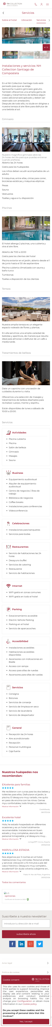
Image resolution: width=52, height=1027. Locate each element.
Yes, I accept (26, 1021)
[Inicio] (12, 4)
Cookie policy (30, 1004)
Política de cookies (10, 972)
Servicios (41, 20)
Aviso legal (7, 963)
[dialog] (26, 1000)
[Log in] (43, 4)
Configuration (24, 1001)
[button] (3, 13)
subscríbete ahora (26, 934)
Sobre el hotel (9, 20)
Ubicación (26, 20)
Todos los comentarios (14, 882)
